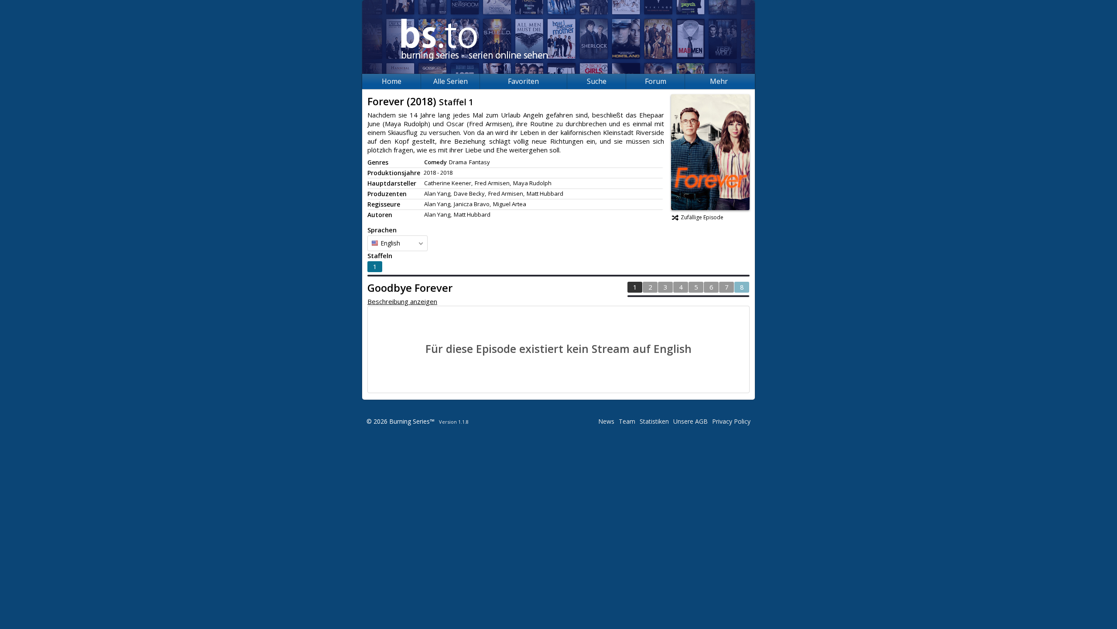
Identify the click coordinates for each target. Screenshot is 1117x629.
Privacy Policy (731, 421)
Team (627, 421)
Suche (596, 81)
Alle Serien (450, 81)
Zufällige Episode (702, 217)
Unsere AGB (690, 421)
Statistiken (654, 421)
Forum (655, 81)
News (606, 421)
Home (391, 81)
